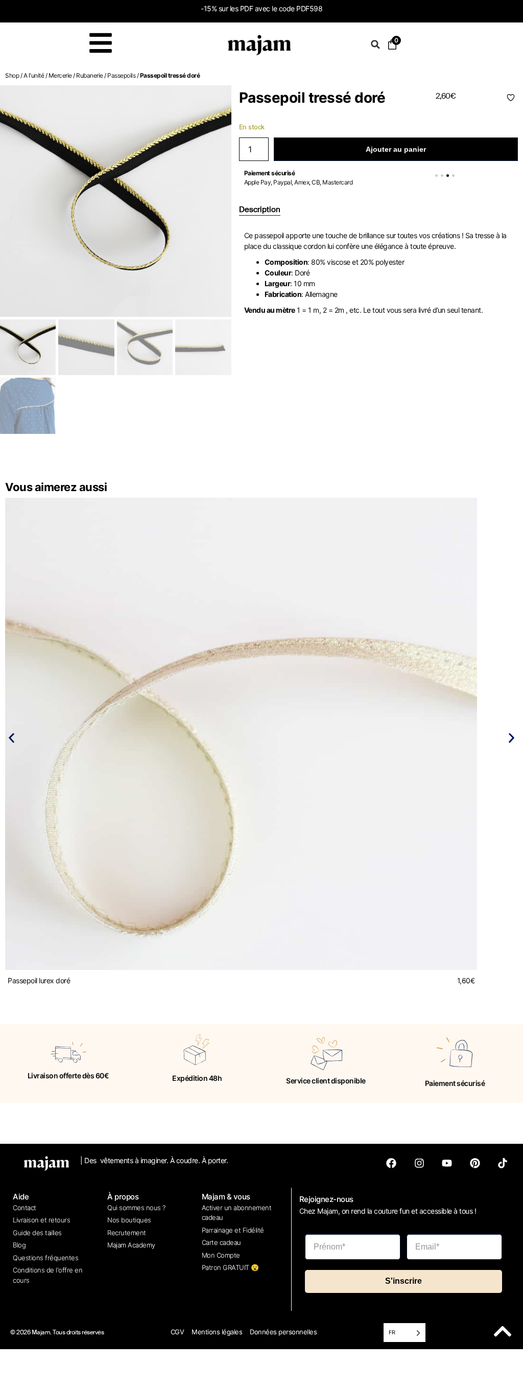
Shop (12, 75)
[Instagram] (419, 1163)
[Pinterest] (475, 1163)
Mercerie (60, 75)
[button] (375, 44)
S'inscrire (403, 1281)
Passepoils (121, 75)
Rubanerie (89, 75)
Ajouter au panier (396, 149)
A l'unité (33, 75)
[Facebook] (391, 1163)
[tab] (259, 210)
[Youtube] (447, 1163)
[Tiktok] (502, 1163)
